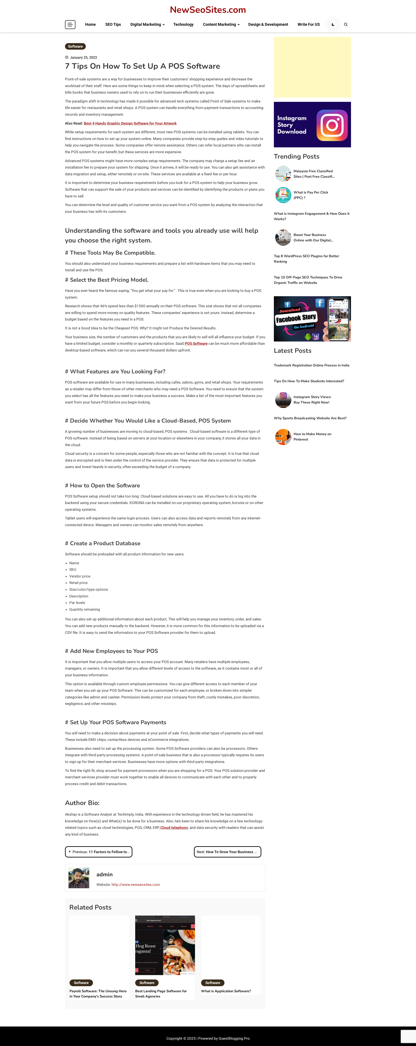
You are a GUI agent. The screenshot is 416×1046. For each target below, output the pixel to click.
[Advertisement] (312, 67)
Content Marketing (219, 24)
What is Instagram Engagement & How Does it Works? (311, 216)
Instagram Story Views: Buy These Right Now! (312, 400)
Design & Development (268, 24)
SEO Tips (113, 24)
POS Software (196, 343)
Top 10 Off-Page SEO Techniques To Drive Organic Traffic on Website (308, 280)
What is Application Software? (226, 991)
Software (75, 46)
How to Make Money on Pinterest (312, 437)
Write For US (309, 24)
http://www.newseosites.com (136, 884)
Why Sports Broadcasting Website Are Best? (310, 418)
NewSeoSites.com (208, 10)
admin (104, 874)
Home (90, 24)
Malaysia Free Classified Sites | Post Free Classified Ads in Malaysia (315, 174)
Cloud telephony (174, 827)
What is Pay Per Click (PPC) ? (311, 195)
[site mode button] (333, 24)
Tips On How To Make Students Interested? (309, 381)
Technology (183, 24)
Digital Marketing (145, 24)
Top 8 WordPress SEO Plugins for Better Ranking (306, 259)
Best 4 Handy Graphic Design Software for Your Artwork (130, 123)
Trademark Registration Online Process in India (311, 365)
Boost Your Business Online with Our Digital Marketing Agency (312, 238)
